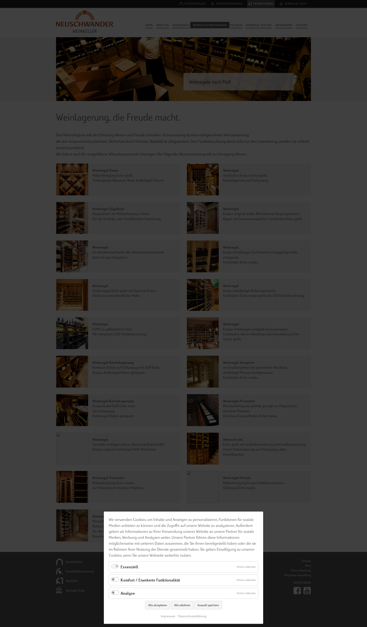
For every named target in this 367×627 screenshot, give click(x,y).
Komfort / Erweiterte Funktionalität (150, 580)
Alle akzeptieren (157, 605)
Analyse (128, 593)
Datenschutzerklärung (192, 616)
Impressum (168, 616)
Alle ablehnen (182, 605)
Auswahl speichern (208, 605)
